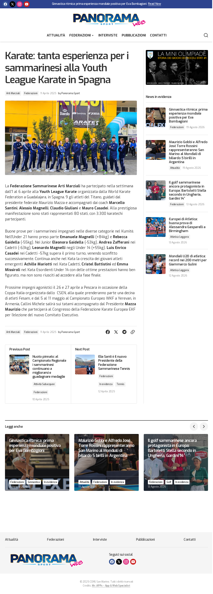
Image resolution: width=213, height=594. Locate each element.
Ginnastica (34, 482)
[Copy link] (133, 332)
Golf (169, 482)
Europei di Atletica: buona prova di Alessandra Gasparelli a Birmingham (187, 225)
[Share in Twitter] (116, 332)
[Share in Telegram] (124, 332)
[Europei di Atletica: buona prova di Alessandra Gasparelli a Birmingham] (156, 227)
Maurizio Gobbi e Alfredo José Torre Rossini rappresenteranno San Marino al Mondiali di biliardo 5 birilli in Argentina (188, 152)
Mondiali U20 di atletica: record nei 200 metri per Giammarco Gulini (188, 260)
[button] (206, 35)
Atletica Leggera (179, 237)
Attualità (56, 35)
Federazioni (80, 35)
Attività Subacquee (44, 384)
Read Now (154, 4)
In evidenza (105, 384)
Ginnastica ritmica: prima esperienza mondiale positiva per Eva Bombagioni (99, 4)
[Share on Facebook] (108, 332)
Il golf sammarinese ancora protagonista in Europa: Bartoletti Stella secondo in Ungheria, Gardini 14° (187, 190)
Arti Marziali (13, 93)
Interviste (108, 35)
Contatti (158, 35)
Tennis (120, 384)
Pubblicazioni (134, 35)
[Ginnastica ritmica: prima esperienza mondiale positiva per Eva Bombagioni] (156, 117)
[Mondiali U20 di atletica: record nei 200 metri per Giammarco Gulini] (156, 264)
